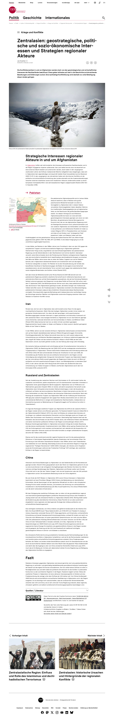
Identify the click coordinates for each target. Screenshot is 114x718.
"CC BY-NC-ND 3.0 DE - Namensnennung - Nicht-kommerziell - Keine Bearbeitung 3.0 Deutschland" (66, 598)
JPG (12, 230)
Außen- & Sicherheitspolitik (27, 23)
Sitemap (37, 708)
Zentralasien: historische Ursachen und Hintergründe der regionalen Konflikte (81, 676)
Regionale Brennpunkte (66, 23)
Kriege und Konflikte (53, 23)
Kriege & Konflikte (41, 23)
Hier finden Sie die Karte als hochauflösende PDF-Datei (23, 226)
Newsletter (45, 708)
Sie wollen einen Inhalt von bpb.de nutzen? (58, 613)
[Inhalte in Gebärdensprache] (100, 3)
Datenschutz (29, 708)
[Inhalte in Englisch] (104, 3)
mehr (86, 2)
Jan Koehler (22, 61)
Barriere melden (73, 708)
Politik (16, 23)
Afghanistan (31, 165)
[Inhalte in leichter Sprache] (95, 3)
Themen (11, 23)
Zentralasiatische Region (80, 23)
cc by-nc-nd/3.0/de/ (18, 227)
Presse (65, 708)
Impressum (20, 708)
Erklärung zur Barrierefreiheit (88, 708)
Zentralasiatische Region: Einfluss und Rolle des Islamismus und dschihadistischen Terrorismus (32, 676)
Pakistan (34, 193)
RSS (52, 708)
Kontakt (58, 708)
